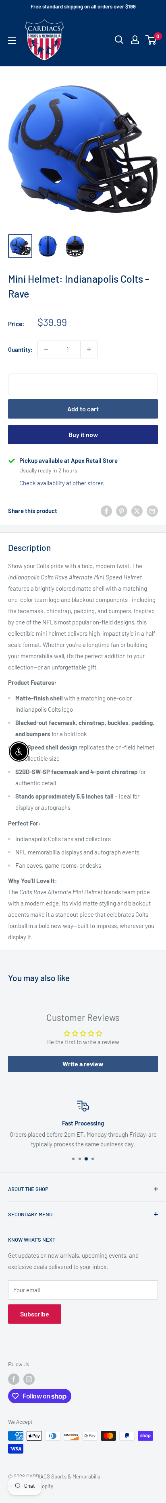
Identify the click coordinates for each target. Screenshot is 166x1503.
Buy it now (83, 434)
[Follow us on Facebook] (13, 1379)
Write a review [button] (83, 1064)
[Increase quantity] (89, 349)
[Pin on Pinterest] (121, 511)
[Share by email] (152, 511)
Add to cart (83, 409)
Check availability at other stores (61, 483)
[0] (151, 40)
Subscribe (34, 1314)
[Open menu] (12, 40)
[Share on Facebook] (106, 511)
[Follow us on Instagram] (29, 1379)
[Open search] (119, 39)
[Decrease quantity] (46, 349)
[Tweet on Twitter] (137, 511)
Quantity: (20, 349)
